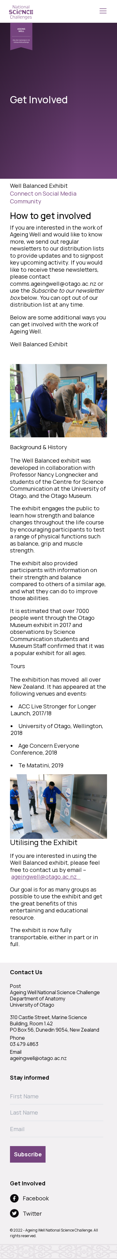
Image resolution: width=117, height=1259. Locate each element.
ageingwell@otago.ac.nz (45, 876)
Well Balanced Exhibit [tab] (39, 185)
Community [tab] (25, 201)
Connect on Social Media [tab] (43, 193)
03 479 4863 (24, 1044)
